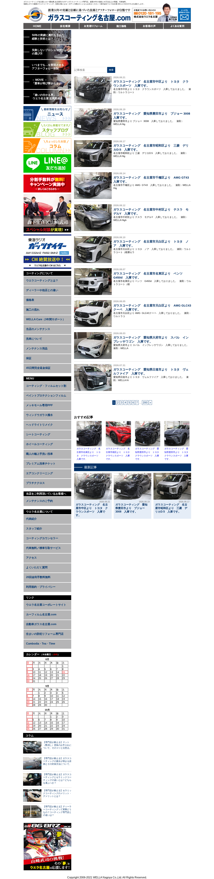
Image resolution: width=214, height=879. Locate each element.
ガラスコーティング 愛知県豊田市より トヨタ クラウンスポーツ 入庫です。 (147, 453)
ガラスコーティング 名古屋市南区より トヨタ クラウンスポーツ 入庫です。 (118, 453)
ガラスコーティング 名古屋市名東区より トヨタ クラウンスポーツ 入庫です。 (88, 453)
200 (145, 402)
